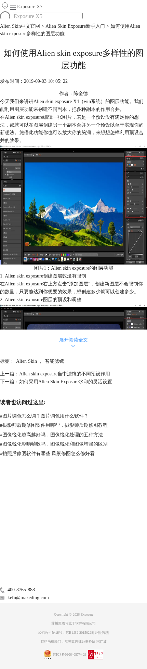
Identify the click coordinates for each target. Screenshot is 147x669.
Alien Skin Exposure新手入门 (75, 26)
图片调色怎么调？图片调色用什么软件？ (44, 416)
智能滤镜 (54, 361)
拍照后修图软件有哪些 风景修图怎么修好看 (47, 453)
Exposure (29, 6)
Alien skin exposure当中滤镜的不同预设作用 (64, 373)
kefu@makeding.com (28, 597)
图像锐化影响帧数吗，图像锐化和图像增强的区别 (54, 444)
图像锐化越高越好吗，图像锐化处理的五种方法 (51, 434)
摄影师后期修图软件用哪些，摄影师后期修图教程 (54, 425)
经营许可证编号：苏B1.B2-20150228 (65, 632)
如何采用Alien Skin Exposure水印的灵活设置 (65, 381)
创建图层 (52, 276)
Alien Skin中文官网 (20, 26)
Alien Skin (26, 361)
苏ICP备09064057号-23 (69, 654)
